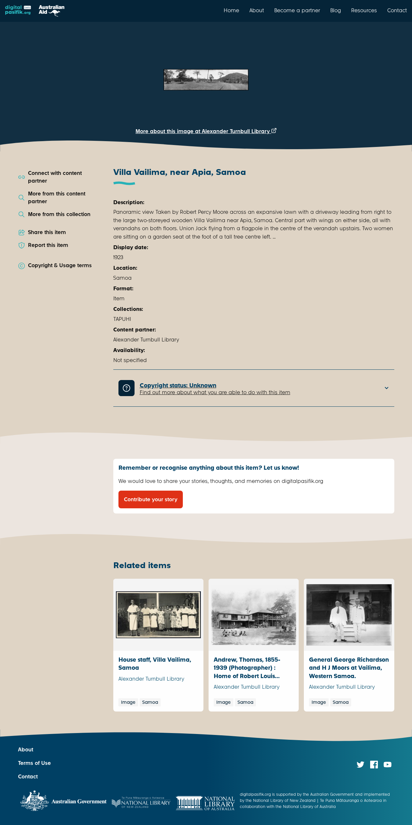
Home (231, 10)
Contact (397, 10)
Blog (335, 10)
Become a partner (297, 10)
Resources (364, 10)
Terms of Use (34, 763)
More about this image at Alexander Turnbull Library (203, 131)
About (256, 10)
